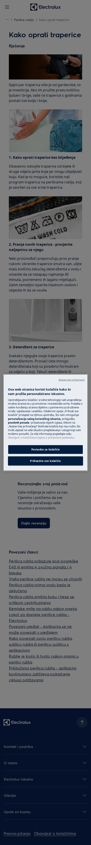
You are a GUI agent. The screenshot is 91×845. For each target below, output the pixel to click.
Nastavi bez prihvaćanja (72, 379)
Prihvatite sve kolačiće (45, 460)
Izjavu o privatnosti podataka (56, 437)
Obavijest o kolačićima (22, 437)
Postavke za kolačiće (45, 449)
